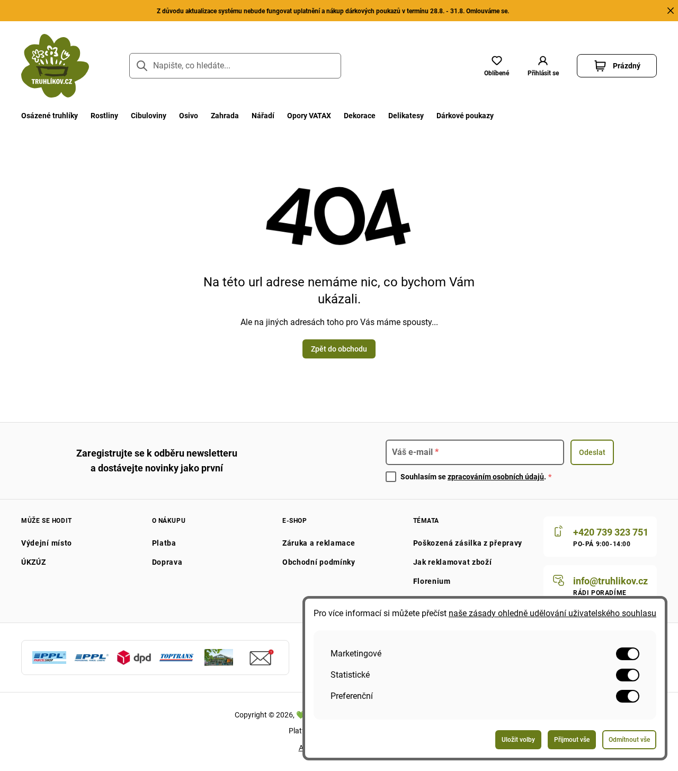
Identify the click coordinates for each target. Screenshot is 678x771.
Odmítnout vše (629, 739)
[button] (543, 65)
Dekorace (360, 115)
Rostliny (104, 115)
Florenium (432, 581)
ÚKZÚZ (33, 562)
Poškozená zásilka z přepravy (468, 543)
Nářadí (263, 115)
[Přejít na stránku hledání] (142, 65)
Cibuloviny (148, 115)
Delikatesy (406, 115)
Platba (164, 543)
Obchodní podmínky (318, 562)
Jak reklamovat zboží (452, 562)
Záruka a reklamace (318, 543)
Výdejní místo (46, 543)
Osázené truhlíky (49, 115)
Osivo (188, 115)
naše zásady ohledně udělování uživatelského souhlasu (552, 613)
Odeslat (592, 452)
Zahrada (225, 115)
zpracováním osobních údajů (496, 476)
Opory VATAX (309, 115)
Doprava (167, 562)
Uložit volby (518, 739)
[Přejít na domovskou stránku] (55, 66)
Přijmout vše (572, 739)
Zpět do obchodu (339, 349)
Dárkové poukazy (465, 115)
